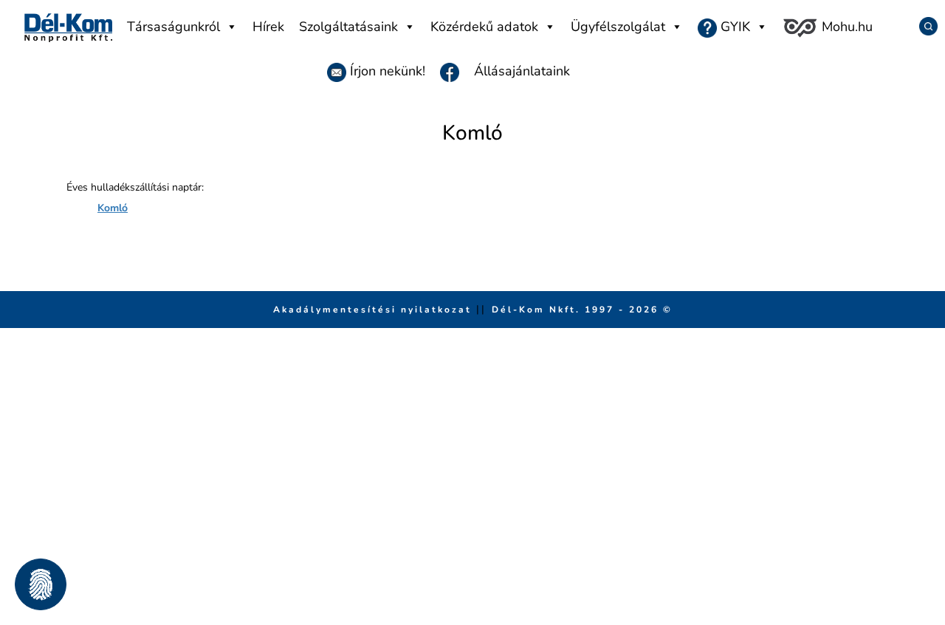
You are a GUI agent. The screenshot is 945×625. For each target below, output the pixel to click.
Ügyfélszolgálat (618, 26)
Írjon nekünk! (385, 71)
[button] (40, 584)
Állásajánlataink (522, 71)
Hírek (268, 26)
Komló (112, 208)
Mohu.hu (845, 26)
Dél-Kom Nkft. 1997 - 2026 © (582, 309)
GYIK (733, 26)
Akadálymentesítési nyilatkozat (374, 309)
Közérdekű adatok (484, 26)
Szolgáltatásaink (348, 26)
